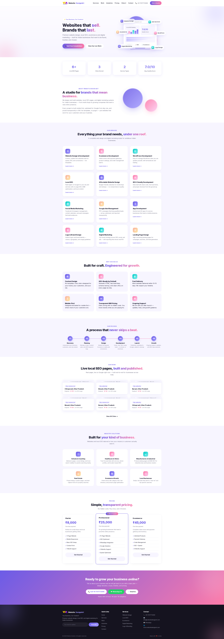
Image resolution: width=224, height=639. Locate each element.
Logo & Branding (127, 626)
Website (76, 3)
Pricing (117, 3)
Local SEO (125, 618)
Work (102, 3)
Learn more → (69, 166)
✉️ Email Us (132, 592)
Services (96, 3)
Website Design (127, 615)
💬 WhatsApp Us (116, 592)
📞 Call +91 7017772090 (96, 592)
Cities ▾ (123, 3)
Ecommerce (125, 620)
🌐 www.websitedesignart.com (151, 626)
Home (103, 615)
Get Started (78, 555)
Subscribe (94, 624)
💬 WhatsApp (147, 622)
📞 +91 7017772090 (149, 615)
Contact (130, 3)
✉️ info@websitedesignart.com (151, 619)
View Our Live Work (94, 46)
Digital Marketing (127, 623)
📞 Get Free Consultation (73, 46)
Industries (109, 3)
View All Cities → (112, 416)
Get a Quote (156, 3)
